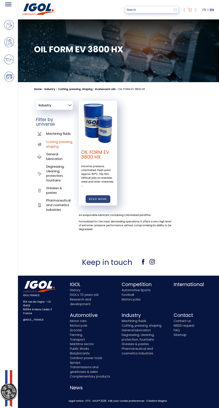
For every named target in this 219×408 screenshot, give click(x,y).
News (76, 387)
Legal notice (76, 401)
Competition (137, 284)
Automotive (84, 315)
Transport (77, 339)
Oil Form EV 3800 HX (95, 154)
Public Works (79, 349)
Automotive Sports (136, 290)
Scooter (76, 330)
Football (128, 295)
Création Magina (156, 401)
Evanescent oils (105, 89)
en (212, 10)
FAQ (177, 330)
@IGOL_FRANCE (33, 320)
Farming (76, 335)
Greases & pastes (54, 190)
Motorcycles (131, 299)
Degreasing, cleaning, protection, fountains (55, 173)
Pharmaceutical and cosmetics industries (58, 205)
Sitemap (180, 335)
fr (204, 10)
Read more (98, 199)
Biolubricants (80, 353)
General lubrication (54, 156)
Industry (49, 89)
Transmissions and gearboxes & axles (84, 369)
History (75, 290)
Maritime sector (82, 344)
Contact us (182, 321)
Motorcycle (78, 325)
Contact (183, 315)
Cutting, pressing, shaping (75, 89)
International (189, 284)
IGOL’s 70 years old (84, 295)
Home (38, 89)
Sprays (75, 363)
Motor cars (78, 321)
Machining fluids (58, 134)
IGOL (75, 284)
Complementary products (90, 376)
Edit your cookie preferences (126, 401)
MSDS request (184, 325)
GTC (88, 401)
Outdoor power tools (86, 358)
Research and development (80, 301)
